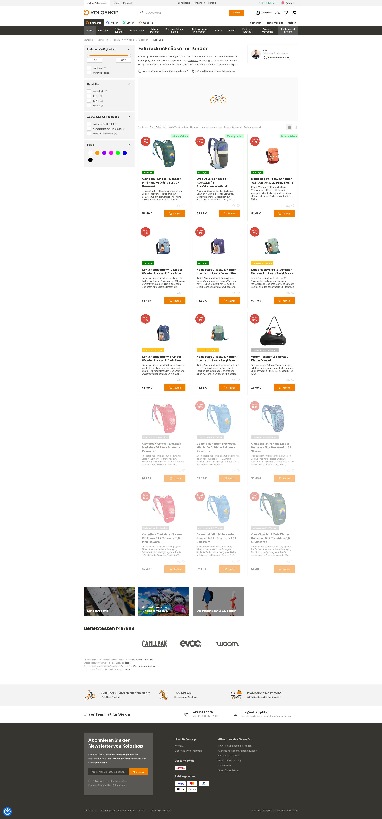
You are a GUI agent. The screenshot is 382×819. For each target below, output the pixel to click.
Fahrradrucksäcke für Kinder (140, 660)
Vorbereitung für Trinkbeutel (109, 128)
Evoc (97, 96)
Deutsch (290, 3)
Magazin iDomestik (123, 3)
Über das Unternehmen (188, 750)
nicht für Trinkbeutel (105, 133)
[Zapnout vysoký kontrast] (7, 811)
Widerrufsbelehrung (229, 760)
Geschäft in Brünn (228, 770)
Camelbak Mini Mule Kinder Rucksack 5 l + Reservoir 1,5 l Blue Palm (216, 538)
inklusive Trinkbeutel (105, 124)
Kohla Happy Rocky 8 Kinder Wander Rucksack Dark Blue (161, 358)
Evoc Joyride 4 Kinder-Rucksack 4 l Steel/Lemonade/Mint (213, 182)
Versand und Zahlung (230, 755)
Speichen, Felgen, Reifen (174, 30)
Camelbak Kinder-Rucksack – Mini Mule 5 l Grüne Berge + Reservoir (162, 182)
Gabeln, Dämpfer (154, 30)
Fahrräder (103, 30)
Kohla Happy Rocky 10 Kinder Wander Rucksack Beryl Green (272, 271)
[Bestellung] (294, 12)
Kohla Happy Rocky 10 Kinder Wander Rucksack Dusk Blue (162, 271)
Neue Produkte (275, 22)
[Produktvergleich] (277, 12)
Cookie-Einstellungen (160, 810)
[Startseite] (101, 12)
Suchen (236, 12)
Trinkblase (193, 60)
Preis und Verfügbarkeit (101, 49)
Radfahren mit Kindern (288, 30)
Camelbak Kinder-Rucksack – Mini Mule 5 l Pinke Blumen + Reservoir (162, 447)
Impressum (224, 765)
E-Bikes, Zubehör (119, 30)
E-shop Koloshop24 (97, 3)
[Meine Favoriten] (286, 12)
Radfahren (103, 39)
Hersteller (93, 84)
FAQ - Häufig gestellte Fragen (235, 745)
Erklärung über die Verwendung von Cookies (123, 810)
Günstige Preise (101, 72)
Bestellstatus (184, 2)
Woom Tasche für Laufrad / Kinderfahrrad (269, 358)
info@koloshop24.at (255, 712)
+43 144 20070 (266, 2)
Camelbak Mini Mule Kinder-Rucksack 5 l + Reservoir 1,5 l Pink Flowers (162, 538)
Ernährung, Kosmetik (247, 30)
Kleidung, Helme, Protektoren (199, 30)
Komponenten (137, 30)
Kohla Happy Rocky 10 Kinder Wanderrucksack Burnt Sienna (272, 180)
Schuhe (218, 30)
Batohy (127, 669)
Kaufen (177, 213)
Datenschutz (118, 785)
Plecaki (127, 663)
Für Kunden (199, 2)
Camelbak (100, 91)
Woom (98, 105)
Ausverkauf (256, 22)
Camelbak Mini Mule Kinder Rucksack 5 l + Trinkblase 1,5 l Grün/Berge (271, 538)
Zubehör (231, 30)
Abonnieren (138, 772)
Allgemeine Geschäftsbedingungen (237, 750)
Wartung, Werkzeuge (267, 30)
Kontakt (212, 2)
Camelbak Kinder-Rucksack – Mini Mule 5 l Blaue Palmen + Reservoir (217, 447)
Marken (292, 22)
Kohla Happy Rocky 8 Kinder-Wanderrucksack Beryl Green (217, 358)
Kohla (98, 101)
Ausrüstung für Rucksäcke (103, 116)
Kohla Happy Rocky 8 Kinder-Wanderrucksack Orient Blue (217, 271)
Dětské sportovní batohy (145, 666)
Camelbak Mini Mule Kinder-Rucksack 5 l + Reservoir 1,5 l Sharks (271, 447)
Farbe (90, 144)
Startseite (88, 39)
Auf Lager (98, 68)
